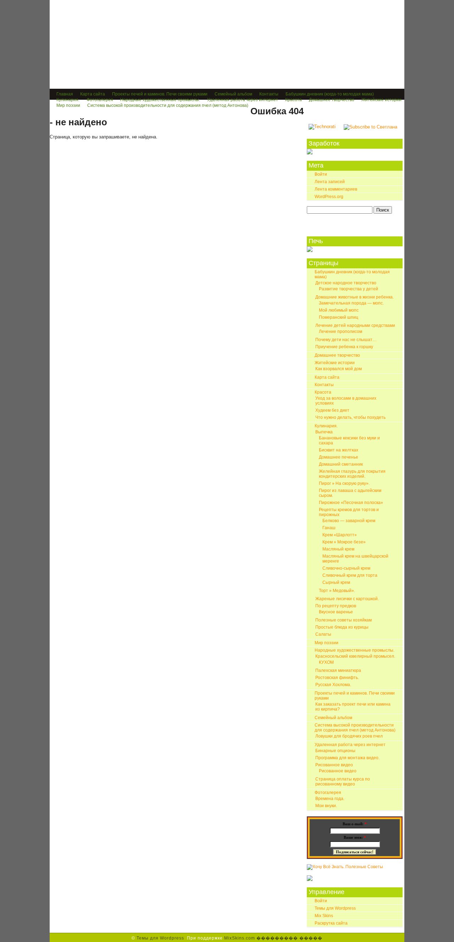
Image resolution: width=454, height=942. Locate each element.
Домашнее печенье (338, 457)
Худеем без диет (332, 410)
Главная (64, 94)
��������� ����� (289, 938)
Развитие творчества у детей (348, 288)
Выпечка (324, 431)
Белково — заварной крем (348, 520)
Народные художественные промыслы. (160, 99)
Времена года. (329, 798)
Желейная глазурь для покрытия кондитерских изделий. (352, 474)
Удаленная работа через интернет (242, 99)
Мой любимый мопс (339, 310)
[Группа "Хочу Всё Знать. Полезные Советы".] (345, 866)
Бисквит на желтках (338, 450)
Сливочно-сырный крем (346, 568)
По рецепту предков (335, 605)
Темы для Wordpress (335, 908)
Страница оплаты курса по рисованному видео (342, 782)
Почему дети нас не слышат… (346, 339)
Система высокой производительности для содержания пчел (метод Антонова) (167, 105)
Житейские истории (381, 99)
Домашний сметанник (341, 464)
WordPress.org (329, 196)
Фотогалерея (100, 99)
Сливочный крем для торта (349, 575)
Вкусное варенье (336, 611)
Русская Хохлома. (333, 684)
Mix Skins (324, 915)
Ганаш (329, 527)
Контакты (268, 94)
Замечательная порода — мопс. (351, 303)
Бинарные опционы (335, 750)
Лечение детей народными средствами (355, 325)
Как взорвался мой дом (338, 368)
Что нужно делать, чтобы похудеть (350, 417)
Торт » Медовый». (337, 590)
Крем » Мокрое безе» (344, 542)
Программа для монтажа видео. (347, 757)
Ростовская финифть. (337, 677)
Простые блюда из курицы (342, 627)
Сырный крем (336, 582)
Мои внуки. (326, 805)
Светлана (88, 50)
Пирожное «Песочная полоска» (351, 502)
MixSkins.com (239, 938)
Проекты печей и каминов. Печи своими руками (159, 94)
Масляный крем (338, 549)
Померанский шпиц (338, 317)
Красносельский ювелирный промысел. (355, 656)
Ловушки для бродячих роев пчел (349, 736)
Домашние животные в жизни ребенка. (354, 297)
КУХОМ (326, 662)
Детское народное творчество (345, 282)
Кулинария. (67, 99)
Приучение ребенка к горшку (344, 346)
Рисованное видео (334, 764)
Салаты (323, 634)
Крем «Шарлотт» (339, 534)
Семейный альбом (233, 94)
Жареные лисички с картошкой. (347, 598)
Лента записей (330, 181)
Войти (321, 174)
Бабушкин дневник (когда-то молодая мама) (330, 94)
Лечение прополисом (340, 331)
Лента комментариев (336, 189)
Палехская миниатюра (338, 670)
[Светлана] (322, 126)
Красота (293, 99)
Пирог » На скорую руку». (344, 483)
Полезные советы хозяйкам (343, 620)
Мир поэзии (68, 105)
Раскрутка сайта (331, 923)
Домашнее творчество (331, 99)
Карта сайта (92, 94)
